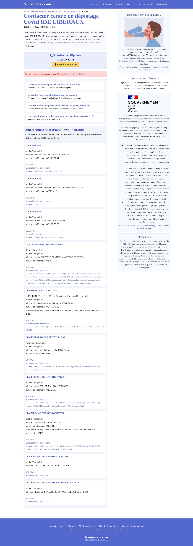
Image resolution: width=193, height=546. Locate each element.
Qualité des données (108, 526)
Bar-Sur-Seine (69, 11)
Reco (128, 4)
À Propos (71, 526)
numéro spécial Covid (76, 74)
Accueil (27, 11)
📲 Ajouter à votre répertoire (65, 64)
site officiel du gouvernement (142, 225)
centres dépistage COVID (43, 11)
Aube (58, 11)
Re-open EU (137, 61)
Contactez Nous (56, 526)
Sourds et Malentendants (132, 526)
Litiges (119, 4)
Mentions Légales (87, 526)
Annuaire (95, 4)
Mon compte (162, 4)
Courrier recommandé (143, 4)
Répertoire (107, 4)
